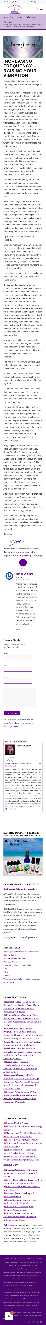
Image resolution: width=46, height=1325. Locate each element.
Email (6, 666)
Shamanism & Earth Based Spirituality (24, 1133)
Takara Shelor (24, 745)
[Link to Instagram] (29, 1322)
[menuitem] (35, 9)
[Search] (35, 9)
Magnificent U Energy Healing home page (22, 555)
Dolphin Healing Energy (17, 1123)
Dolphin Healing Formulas (14, 958)
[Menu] (41, 9)
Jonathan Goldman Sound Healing (17, 965)
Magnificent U (10, 766)
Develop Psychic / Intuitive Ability (22, 1140)
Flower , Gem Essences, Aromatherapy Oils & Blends (20, 1173)
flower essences (27, 497)
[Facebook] (8, 760)
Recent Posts (20, 741)
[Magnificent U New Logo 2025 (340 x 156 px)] (19, 9)
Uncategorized (9, 982)
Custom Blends (9, 955)
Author (8, 741)
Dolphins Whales (10, 962)
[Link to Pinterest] (33, 1322)
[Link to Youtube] (41, 1322)
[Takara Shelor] (10, 754)
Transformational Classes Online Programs (21, 979)
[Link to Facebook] (25, 1322)
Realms (6, 975)
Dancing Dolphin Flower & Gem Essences (21, 951)
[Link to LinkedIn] (37, 1322)
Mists (5, 972)
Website (6, 678)
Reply (18, 629)
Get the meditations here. (19, 804)
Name (6, 653)
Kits (5, 969)
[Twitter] (11, 760)
